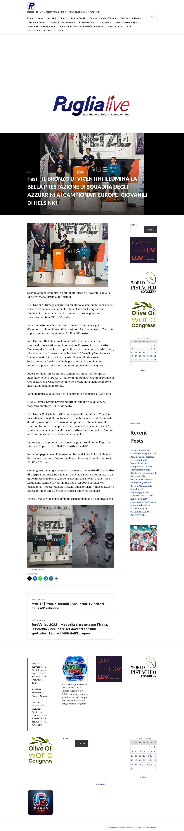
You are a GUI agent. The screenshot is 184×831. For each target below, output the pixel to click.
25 (136, 360)
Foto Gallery (33, 30)
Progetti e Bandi (87, 22)
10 (132, 352)
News (40, 18)
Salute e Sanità (78, 18)
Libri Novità (106, 22)
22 (151, 356)
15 (151, 352)
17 (132, 356)
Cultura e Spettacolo (131, 18)
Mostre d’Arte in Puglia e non (41, 26)
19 (140, 356)
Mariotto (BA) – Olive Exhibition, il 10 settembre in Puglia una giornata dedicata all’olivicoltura (143, 502)
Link (129, 26)
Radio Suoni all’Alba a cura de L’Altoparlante (81, 26)
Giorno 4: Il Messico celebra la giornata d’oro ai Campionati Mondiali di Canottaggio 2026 (141, 486)
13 (144, 352)
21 (148, 356)
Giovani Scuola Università (62, 22)
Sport (63, 18)
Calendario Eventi (36, 22)
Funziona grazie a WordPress (118, 827)
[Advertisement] (92, 61)
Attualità (51, 18)
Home (30, 18)
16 (155, 352)
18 (136, 356)
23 (155, 356)
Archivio (48, 30)
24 (132, 360)
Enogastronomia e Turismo (103, 18)
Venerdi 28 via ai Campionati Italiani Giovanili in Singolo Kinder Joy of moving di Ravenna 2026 (143, 469)
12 (140, 352)
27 (144, 360)
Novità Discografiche (126, 22)
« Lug (143, 370)
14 (148, 352)
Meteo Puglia (135, 423)
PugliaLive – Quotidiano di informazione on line (63, 12)
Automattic (151, 827)
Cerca (133, 224)
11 (136, 352)
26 (140, 360)
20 (144, 356)
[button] (49, 536)
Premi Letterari (115, 26)
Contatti (61, 30)
